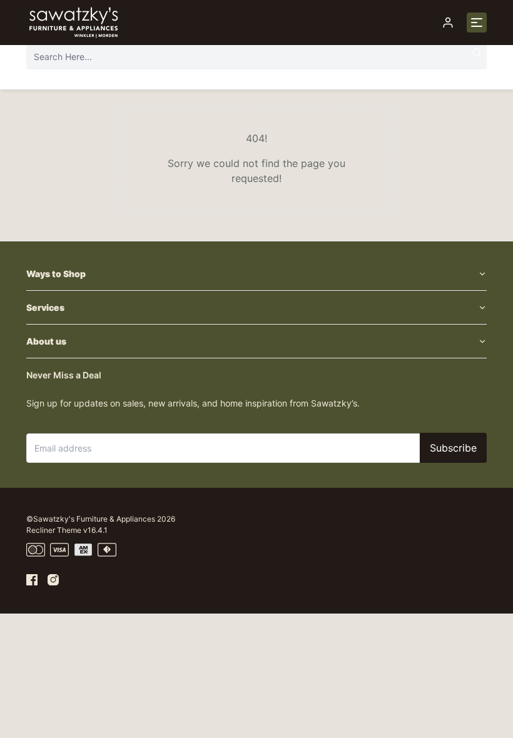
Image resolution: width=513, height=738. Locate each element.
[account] (448, 22)
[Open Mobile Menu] (477, 23)
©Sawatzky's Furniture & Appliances (90, 518)
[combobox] (256, 56)
